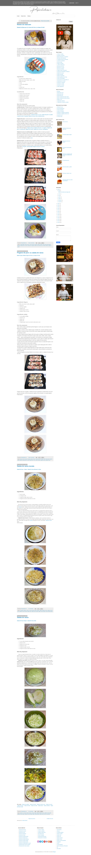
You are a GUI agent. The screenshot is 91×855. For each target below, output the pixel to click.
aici (32, 137)
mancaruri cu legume (31, 245)
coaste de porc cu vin (36, 114)
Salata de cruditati (25, 804)
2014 (58, 220)
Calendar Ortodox (60, 832)
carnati (20, 506)
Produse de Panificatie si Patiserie (63, 71)
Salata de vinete (34, 805)
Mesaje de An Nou (22, 829)
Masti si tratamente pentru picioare (63, 98)
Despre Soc (59, 835)
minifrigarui (45, 129)
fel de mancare (32, 244)
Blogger (54, 851)
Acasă (18, 16)
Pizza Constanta (41, 835)
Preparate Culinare (23, 610)
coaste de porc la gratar (22, 116)
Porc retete (36, 460)
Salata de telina (27, 805)
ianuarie (59, 201)
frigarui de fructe (29, 129)
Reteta (44, 245)
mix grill (24, 146)
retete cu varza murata (30, 610)
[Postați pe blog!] (39, 243)
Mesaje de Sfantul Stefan (23, 840)
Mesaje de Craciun (22, 831)
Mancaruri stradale (60, 68)
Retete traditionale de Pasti (62, 77)
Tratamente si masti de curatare (63, 102)
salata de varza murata (23, 611)
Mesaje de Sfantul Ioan (23, 837)
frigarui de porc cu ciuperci (40, 127)
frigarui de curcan (38, 129)
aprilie (59, 197)
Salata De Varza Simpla (22, 620)
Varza (49, 460)
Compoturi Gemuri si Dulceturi (62, 59)
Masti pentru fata (60, 94)
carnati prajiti (30, 146)
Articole (58, 831)
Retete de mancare (24, 24)
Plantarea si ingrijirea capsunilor (63, 112)
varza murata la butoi (49, 611)
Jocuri (58, 843)
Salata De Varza (20, 469)
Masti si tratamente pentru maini (63, 96)
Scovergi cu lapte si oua (67, 173)
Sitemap (28, 16)
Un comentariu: (31, 608)
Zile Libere (59, 848)
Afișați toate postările (45, 20)
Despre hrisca (59, 839)
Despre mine (23, 16)
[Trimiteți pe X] (41, 243)
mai (59, 195)
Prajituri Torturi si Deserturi (62, 70)
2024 (58, 205)
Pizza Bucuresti (41, 833)
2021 (58, 209)
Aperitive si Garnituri (60, 55)
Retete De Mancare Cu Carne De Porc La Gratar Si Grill (30, 27)
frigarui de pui (30, 127)
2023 (58, 206)
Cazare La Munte (41, 831)
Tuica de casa (59, 116)
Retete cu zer (59, 99)
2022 (58, 208)
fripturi (41, 244)
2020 (58, 211)
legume (50, 244)
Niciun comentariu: (31, 457)
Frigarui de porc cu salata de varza (30, 253)
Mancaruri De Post (60, 66)
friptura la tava (32, 116)
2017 (58, 216)
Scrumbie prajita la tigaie (67, 134)
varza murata (43, 611)
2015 (58, 219)
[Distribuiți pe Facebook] (42, 243)
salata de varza (43, 460)
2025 (58, 203)
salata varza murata (35, 611)
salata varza (29, 611)
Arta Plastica (59, 829)
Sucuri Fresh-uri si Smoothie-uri (63, 79)
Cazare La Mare (41, 829)
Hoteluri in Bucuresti (41, 832)
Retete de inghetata (60, 75)
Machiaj (58, 91)
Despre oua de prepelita (61, 840)
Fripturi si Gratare (60, 63)
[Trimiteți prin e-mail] (38, 243)
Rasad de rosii (59, 115)
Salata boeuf (40, 805)
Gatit (43, 244)
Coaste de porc (26, 244)
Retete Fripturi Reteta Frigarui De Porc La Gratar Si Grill (28, 255)
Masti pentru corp (60, 92)
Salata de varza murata (25, 466)
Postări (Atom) (24, 820)
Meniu (36, 245)
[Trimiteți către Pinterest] (43, 243)
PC (57, 847)
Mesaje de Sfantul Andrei (23, 836)
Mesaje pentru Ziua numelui (24, 845)
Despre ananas (60, 837)
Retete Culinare (36, 610)
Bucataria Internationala (61, 58)
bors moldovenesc (40, 116)
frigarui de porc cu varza (38, 146)
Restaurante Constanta (42, 837)
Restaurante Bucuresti (42, 836)
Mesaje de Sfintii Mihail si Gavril (25, 843)
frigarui (36, 244)
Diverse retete (59, 62)
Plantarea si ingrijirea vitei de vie (63, 113)
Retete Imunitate (60, 74)
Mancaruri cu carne (24, 245)
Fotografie (59, 841)
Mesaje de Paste (22, 835)
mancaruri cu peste (60, 85)
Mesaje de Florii (22, 832)
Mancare (19, 245)
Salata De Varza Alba (31, 620)
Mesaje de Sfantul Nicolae (24, 839)
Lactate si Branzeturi (61, 64)
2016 (58, 217)
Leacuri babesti (60, 844)
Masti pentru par (60, 95)
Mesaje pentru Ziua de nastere (24, 844)
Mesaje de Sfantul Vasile (23, 841)
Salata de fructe (20, 805)
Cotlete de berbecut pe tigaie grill (64, 192)
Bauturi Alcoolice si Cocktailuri (62, 56)
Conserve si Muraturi (61, 60)
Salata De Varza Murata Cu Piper (34, 469)
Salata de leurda (33, 804)
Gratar (46, 244)
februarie (60, 200)
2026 (58, 189)
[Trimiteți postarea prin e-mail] (36, 457)
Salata (41, 610)
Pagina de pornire (32, 818)
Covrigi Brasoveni (66, 160)
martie (59, 198)
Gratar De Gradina (60, 111)
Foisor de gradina (60, 109)
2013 (58, 222)
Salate (47, 460)
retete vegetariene (60, 86)
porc (42, 245)
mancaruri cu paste (60, 83)
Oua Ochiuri (39, 245)
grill (47, 244)
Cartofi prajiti (22, 244)
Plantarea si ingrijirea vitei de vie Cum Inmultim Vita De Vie (67, 155)
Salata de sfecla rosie (41, 804)
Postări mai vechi (50, 818)
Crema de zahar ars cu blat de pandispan (67, 180)
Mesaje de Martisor (22, 833)
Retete (47, 245)
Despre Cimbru (59, 833)
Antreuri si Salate (60, 54)
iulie (59, 190)
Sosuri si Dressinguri (61, 78)
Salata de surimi (49, 804)
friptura (39, 244)
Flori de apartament (60, 108)
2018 (58, 214)
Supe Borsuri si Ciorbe (61, 81)
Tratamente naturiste (61, 100)
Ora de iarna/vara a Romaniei (62, 845)
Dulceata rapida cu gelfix (67, 166)
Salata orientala (47, 805)
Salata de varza (49, 520)
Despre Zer (59, 836)
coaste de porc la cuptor (47, 114)
